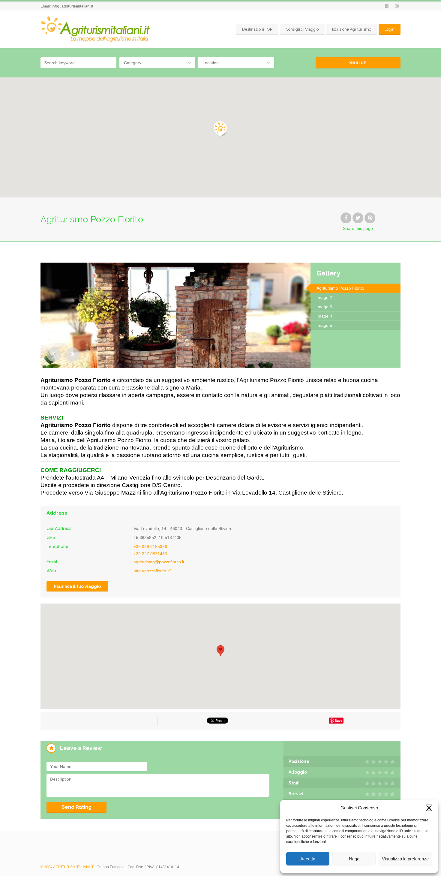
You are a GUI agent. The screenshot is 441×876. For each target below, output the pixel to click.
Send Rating (77, 807)
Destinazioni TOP (257, 29)
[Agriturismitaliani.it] (96, 29)
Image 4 (324, 316)
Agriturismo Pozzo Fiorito (340, 288)
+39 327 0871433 (150, 553)
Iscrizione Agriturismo (351, 29)
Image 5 (324, 325)
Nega (354, 858)
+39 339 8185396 (150, 546)
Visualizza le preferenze (405, 858)
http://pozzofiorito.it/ (152, 570)
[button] (429, 808)
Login (389, 29)
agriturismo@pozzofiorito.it (159, 561)
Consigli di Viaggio (302, 29)
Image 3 (324, 306)
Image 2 (324, 297)
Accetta (307, 858)
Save (338, 720)
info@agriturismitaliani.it (72, 6)
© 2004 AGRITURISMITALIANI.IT (67, 867)
